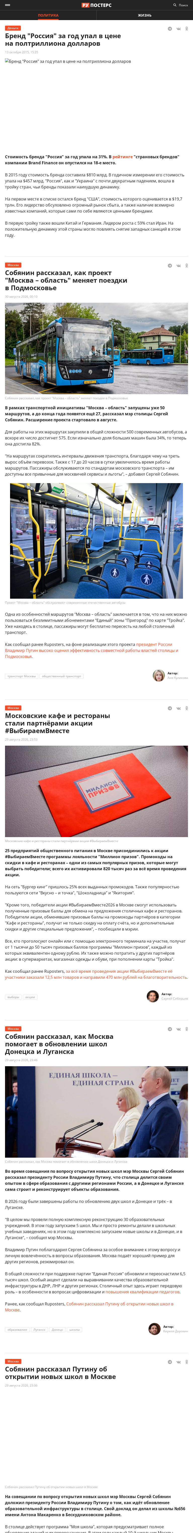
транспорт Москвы (22, 676)
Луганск (39, 1329)
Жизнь (145, 15)
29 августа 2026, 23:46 (21, 1060)
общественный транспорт (61, 676)
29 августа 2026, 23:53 (21, 739)
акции (30, 997)
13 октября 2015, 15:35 (21, 52)
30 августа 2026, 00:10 (21, 296)
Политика (48, 15)
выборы (13, 997)
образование (17, 1329)
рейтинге (123, 157)
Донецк (57, 1329)
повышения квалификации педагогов (142, 1292)
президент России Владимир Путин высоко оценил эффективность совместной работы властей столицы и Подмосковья (91, 650)
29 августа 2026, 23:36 (21, 1385)
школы (74, 1329)
